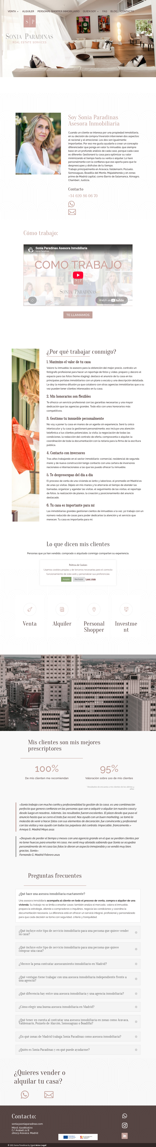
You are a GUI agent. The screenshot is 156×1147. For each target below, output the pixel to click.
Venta (12, 11)
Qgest (32, 1145)
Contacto (127, 11)
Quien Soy (89, 11)
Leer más (91, 579)
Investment (126, 626)
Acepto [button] (66, 579)
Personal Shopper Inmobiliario (58, 11)
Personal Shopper (94, 626)
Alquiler (28, 11)
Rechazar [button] (79, 579)
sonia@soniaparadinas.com (27, 1123)
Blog (113, 11)
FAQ (104, 11)
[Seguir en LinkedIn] (125, 1136)
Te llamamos (77, 315)
